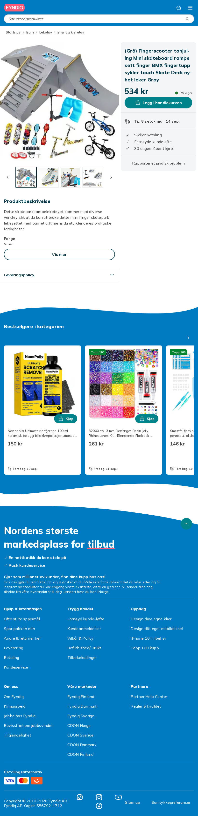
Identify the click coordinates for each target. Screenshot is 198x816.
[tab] (26, 177)
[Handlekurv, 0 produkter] (178, 7)
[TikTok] (79, 797)
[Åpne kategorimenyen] (190, 7)
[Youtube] (118, 797)
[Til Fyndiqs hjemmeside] (14, 7)
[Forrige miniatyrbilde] (8, 177)
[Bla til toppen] (186, 524)
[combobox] (99, 18)
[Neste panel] (188, 338)
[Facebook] (99, 806)
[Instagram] (99, 797)
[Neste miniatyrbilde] (111, 177)
